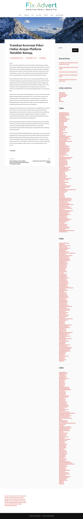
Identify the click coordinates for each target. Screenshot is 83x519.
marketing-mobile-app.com (65, 178)
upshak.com (61, 194)
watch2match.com (63, 459)
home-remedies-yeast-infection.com (67, 253)
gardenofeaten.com (63, 164)
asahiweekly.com (62, 292)
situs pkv (16, 497)
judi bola (23, 495)
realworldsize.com (63, 152)
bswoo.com (61, 483)
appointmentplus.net (63, 472)
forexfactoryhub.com (63, 397)
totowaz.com (62, 209)
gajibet (19, 503)
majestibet (11, 503)
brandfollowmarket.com (64, 211)
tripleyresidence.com (63, 312)
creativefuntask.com (63, 284)
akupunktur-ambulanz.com (65, 415)
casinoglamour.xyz (63, 452)
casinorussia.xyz (62, 450)
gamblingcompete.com (64, 387)
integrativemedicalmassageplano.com (67, 189)
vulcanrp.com (62, 410)
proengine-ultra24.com (64, 429)
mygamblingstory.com (64, 112)
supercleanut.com (63, 293)
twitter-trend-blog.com (64, 411)
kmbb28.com (62, 354)
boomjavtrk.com (62, 359)
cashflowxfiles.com (63, 170)
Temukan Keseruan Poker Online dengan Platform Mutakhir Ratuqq (27, 49)
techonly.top (62, 385)
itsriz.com (61, 133)
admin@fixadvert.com (17, 58)
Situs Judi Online (59, 15)
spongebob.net (62, 143)
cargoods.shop (62, 135)
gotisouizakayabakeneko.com (65, 141)
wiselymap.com (62, 394)
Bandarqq (26, 15)
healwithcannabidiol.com (64, 327)
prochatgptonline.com (64, 395)
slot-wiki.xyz (62, 457)
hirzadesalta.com (63, 261)
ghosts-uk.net (62, 383)
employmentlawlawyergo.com (65, 462)
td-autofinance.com (63, 404)
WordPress (38, 515)
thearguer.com (62, 177)
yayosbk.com (62, 441)
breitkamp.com (62, 311)
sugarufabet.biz (62, 342)
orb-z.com (61, 156)
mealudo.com (62, 183)
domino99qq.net (62, 117)
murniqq (21, 497)
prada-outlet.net (62, 372)
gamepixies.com (62, 298)
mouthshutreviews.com (64, 260)
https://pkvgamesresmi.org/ (11, 505)
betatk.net (61, 481)
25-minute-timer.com (64, 282)
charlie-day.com (62, 184)
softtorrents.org (62, 313)
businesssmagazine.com (64, 388)
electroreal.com (62, 254)
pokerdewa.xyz (62, 456)
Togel (52, 15)
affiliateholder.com (63, 231)
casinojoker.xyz (62, 455)
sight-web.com (62, 400)
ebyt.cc (60, 419)
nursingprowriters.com (64, 203)
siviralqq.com (62, 197)
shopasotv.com (62, 467)
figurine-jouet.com (63, 345)
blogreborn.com (62, 392)
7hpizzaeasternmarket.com (65, 426)
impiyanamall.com (63, 266)
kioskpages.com (62, 328)
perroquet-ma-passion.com (65, 348)
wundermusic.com (63, 280)
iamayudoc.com (62, 288)
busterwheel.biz (62, 447)
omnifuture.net (62, 377)
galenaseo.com (62, 460)
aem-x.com (61, 272)
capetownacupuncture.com (65, 136)
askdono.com (62, 384)
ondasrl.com (61, 322)
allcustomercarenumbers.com (65, 306)
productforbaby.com (63, 154)
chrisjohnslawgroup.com (64, 308)
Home (20, 15)
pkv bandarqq (62, 92)
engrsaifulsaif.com (63, 285)
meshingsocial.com (63, 175)
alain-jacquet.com (63, 139)
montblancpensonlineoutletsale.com (67, 413)
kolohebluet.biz (62, 445)
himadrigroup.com (63, 402)
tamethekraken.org (63, 319)
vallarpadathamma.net (64, 151)
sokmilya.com (62, 357)
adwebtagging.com (63, 215)
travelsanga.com (62, 468)
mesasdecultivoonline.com (65, 158)
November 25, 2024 (32, 58)
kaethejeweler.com (63, 334)
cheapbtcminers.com (63, 286)
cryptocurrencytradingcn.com (65, 208)
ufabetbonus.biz (62, 478)
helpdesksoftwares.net (64, 243)
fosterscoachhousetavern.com (65, 157)
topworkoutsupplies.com (64, 259)
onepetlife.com (62, 337)
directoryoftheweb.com (64, 118)
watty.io (61, 131)
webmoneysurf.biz (63, 444)
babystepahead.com (63, 218)
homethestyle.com (63, 276)
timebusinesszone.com (64, 226)
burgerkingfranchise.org (64, 149)
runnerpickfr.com (63, 375)
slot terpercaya (62, 93)
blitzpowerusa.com (63, 163)
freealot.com (62, 291)
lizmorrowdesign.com (64, 326)
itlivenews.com (62, 475)
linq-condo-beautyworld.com (65, 418)
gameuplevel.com (63, 275)
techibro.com (62, 408)
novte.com (61, 425)
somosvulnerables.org (64, 314)
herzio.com (61, 123)
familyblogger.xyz (63, 307)
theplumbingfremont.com (64, 476)
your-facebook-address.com (65, 347)
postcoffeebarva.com (63, 147)
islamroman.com (62, 403)
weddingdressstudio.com (64, 439)
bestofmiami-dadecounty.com (65, 255)
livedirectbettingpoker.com (65, 185)
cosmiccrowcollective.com (65, 138)
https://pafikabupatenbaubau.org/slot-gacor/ (16, 502)
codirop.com (62, 382)
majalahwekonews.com (64, 113)
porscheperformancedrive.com (66, 318)
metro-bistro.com (63, 434)
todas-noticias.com (63, 127)
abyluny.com (62, 358)
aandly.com (61, 482)
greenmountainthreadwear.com (66, 204)
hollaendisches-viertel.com (65, 428)
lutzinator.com (62, 321)
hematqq (7, 499)
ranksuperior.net (62, 216)
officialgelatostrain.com (64, 333)
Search (60, 47)
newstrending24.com (63, 477)
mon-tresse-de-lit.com (64, 341)
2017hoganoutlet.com (64, 115)
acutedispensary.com (63, 205)
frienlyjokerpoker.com (64, 405)
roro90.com (61, 122)
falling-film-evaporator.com (65, 200)
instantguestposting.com (64, 470)
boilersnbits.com (62, 159)
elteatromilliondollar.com (64, 148)
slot (20, 495)
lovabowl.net (62, 244)
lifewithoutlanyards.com (64, 430)
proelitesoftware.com (64, 305)
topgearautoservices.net (64, 344)
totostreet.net (62, 269)
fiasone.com (61, 180)
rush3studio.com (63, 121)
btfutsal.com (62, 380)
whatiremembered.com (64, 416)
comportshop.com (63, 465)
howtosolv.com (62, 435)
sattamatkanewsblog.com (64, 206)
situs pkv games (62, 96)
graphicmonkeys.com (63, 297)
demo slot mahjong (63, 95)
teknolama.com (62, 153)
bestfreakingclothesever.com (65, 199)
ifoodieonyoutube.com (64, 256)
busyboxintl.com (62, 144)
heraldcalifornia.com (63, 296)
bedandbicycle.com (63, 295)
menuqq (6, 495)
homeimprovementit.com (64, 245)
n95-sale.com (62, 390)
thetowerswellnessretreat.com (66, 332)
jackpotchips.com (63, 303)
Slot (32, 15)
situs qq (10, 495)
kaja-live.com (62, 398)
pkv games (12, 150)
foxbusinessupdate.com (64, 187)
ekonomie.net (62, 471)
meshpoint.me (62, 142)
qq (18, 495)
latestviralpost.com (63, 161)
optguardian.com (63, 267)
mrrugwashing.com (63, 190)
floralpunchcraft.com (63, 179)
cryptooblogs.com (63, 274)
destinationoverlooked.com (65, 219)
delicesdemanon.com (63, 436)
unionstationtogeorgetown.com (66, 287)
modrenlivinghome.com (64, 349)
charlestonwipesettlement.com (66, 210)
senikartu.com (62, 128)
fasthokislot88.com (63, 301)
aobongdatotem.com (63, 251)
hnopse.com (61, 223)
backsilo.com (62, 195)
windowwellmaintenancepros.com (66, 230)
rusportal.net (62, 130)
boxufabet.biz (62, 343)
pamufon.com (62, 317)
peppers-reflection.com (64, 227)
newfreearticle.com (63, 162)
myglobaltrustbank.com (64, 461)
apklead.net (61, 360)
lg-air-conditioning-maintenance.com (67, 423)
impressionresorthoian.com (65, 198)
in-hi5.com (61, 125)
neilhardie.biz (62, 442)
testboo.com (62, 437)
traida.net (61, 431)
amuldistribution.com (64, 277)
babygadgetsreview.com (64, 414)
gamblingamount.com (64, 220)
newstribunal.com (63, 246)
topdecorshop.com (63, 466)
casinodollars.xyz (63, 454)
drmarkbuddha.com (63, 421)
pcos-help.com (62, 379)
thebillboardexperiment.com (65, 338)
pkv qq (60, 97)
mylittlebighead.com (63, 290)
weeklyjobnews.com (63, 213)
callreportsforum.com (64, 355)
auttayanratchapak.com (64, 146)
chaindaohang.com (63, 420)
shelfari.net (61, 449)
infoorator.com (62, 424)
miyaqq (16, 503)
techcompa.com (62, 399)
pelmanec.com (62, 116)
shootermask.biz (62, 446)
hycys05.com (62, 166)
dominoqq (61, 101)
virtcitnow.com (62, 393)
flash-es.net (61, 193)
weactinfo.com (62, 174)
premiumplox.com (63, 440)
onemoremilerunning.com (64, 167)
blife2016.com (62, 323)
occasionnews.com (63, 224)
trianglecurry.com (63, 329)
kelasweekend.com (63, 480)
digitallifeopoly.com (63, 262)
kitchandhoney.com (63, 432)
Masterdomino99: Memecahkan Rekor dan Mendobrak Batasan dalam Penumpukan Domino (19, 162)
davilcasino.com (62, 270)
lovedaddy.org (62, 188)
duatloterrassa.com (63, 316)
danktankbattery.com (64, 182)
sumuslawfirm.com (63, 201)
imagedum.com (62, 331)
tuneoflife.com (62, 229)
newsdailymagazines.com (64, 248)
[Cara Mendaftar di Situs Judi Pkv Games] (41, 6)
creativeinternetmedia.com (65, 389)
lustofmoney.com (63, 225)
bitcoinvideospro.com (64, 137)
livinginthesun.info (63, 132)
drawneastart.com (63, 300)
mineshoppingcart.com (64, 257)
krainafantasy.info (63, 126)
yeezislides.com (62, 250)
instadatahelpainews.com (64, 350)
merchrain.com (62, 353)
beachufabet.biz (62, 339)
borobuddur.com (62, 279)
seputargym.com (62, 265)
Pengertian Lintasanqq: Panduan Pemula (68, 71)
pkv (60, 98)
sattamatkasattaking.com (64, 336)
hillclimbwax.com (63, 221)
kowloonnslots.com (63, 406)
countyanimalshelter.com (64, 214)
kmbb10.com (62, 172)
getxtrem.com (62, 173)
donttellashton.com (63, 120)
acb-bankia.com (62, 192)
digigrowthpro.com (63, 373)
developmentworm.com (64, 473)
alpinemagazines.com (63, 409)
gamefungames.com (63, 281)
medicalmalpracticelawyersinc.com (66, 463)
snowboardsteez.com (63, 168)
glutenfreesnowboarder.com (65, 324)
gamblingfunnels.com (63, 378)
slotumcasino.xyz (63, 451)
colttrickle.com (62, 374)
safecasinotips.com (63, 302)
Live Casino (38, 15)
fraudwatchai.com (63, 271)
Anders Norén (50, 515)
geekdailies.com (62, 352)
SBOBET (46, 15)
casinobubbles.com (63, 264)
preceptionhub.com (63, 249)
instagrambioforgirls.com (64, 169)
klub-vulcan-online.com (64, 310)
